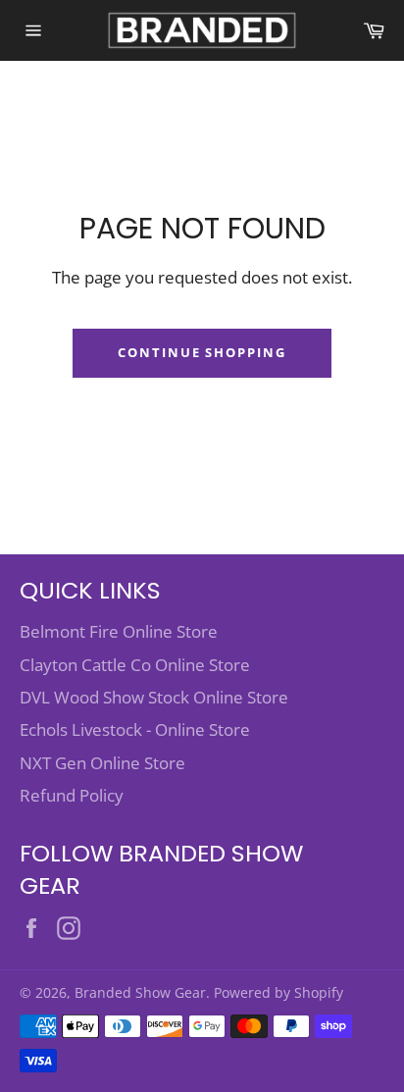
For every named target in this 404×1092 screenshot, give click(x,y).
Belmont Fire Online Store (119, 631)
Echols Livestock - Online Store (135, 729)
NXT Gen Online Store (102, 763)
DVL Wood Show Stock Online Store (154, 697)
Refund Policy (72, 795)
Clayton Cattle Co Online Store (135, 664)
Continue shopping (202, 352)
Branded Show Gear (140, 992)
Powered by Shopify (278, 992)
